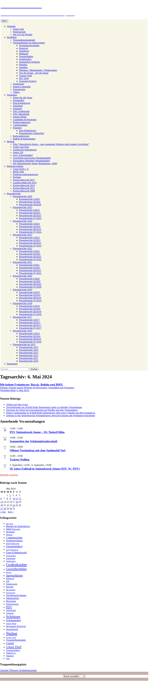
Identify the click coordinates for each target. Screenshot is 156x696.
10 (14, 498)
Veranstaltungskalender (24, 40)
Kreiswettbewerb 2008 (24, 191)
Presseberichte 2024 (22, 221)
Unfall (10, 643)
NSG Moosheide (21, 114)
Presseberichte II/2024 (29, 226)
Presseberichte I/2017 (29, 320)
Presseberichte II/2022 (29, 254)
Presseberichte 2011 (28, 358)
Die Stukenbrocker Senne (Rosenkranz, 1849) (35, 163)
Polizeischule (19, 31)
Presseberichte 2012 (28, 355)
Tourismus (12, 95)
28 (5, 508)
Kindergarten (11, 584)
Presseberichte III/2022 (30, 256)
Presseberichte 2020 (22, 276)
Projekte (17, 177)
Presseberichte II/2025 (29, 213)
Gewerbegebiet (16, 569)
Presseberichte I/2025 (29, 210)
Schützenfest (25, 59)
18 (17, 502)
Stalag (11, 633)
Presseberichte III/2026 (30, 204)
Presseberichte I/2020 (29, 278)
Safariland (18, 106)
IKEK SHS (18, 171)
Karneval (23, 48)
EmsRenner (18, 84)
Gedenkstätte (16, 564)
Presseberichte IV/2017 (30, 328)
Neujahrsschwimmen (29, 45)
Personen (11, 601)
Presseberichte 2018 (22, 303)
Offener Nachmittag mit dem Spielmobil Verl (37, 450)
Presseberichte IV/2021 (30, 273)
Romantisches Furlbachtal (31, 133)
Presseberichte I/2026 (29, 199)
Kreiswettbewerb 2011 (24, 188)
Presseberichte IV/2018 (30, 314)
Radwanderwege (21, 136)
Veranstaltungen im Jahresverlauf (29, 42)
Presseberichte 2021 (22, 262)
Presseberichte (14, 193)
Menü (4, 21)
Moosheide (10, 590)
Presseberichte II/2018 (29, 309)
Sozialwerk (12, 629)
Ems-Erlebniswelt (21, 103)
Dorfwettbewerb (12, 543)
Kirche (9, 586)
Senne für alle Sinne (22, 97)
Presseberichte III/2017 (30, 325)
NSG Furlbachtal (21, 111)
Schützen (13, 616)
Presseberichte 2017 (22, 317)
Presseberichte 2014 (28, 350)
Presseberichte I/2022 (29, 251)
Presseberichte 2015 (28, 347)
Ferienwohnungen (21, 122)
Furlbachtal (11, 561)
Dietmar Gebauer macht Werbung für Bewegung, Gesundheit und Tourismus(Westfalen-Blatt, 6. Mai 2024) (37, 387)
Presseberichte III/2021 (30, 270)
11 (17, 498)
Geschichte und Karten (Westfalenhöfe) (32, 158)
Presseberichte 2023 (22, 234)
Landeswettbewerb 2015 (25, 182)
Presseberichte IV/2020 (30, 287)
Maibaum (23, 53)
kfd (7, 581)
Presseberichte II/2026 (29, 202)
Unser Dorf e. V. (21, 169)
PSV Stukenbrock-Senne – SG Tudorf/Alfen (37, 432)
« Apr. (3, 512)
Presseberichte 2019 (22, 289)
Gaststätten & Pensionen (24, 119)
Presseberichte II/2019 (29, 295)
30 (11, 508)
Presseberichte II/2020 (29, 281)
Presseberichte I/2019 (29, 292)
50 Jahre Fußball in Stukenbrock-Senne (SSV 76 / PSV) (45, 468)
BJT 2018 (24, 78)
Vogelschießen (26, 56)
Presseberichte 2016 (22, 330)
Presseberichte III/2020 (30, 284)
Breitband (10, 532)
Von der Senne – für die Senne (33, 73)
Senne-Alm (18, 29)
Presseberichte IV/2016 (30, 341)
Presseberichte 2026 (22, 196)
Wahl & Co (11, 653)
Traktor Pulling (19, 459)
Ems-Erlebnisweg (27, 130)
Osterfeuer (24, 51)
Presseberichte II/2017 (29, 322)
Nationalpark (10, 593)
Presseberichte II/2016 (29, 336)
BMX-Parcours (13, 529)
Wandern (17, 127)
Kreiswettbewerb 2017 (24, 180)
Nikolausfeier (12, 598)
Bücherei (9, 535)
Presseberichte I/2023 (29, 237)
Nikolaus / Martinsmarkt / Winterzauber (38, 70)
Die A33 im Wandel (22, 34)
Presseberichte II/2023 (29, 240)
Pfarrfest (23, 64)
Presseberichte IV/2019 (30, 300)
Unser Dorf (13, 647)
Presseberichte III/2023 (30, 243)
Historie (10, 141)
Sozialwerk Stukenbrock (25, 149)
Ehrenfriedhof (14, 546)
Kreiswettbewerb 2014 (24, 185)
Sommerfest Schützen (29, 62)
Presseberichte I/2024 (29, 224)
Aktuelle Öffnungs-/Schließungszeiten (18, 670)
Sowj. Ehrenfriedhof (23, 155)
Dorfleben (12, 37)
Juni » (11, 512)
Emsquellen (18, 100)
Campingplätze (20, 125)
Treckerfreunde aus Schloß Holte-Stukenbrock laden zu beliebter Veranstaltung (44, 407)
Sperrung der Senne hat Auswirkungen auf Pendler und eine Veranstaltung (42, 410)
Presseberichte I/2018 (29, 306)
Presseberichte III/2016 (30, 339)
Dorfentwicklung (15, 166)
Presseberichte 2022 (22, 248)
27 (1, 508)
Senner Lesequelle (22, 86)
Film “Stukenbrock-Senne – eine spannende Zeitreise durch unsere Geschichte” (51, 144)
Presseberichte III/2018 (30, 311)
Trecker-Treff (25, 75)
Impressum (12, 363)
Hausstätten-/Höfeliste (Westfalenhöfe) (31, 160)
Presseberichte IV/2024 (30, 232)
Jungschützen (14, 575)
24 (14, 505)
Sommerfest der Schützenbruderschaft (33, 441)
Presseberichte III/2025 (30, 215)
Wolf (8, 659)
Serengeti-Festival (27, 81)
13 (1, 502)
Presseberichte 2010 (28, 361)
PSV (9, 607)
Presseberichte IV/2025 (30, 218)
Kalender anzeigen (9, 474)
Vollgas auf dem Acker (17, 404)
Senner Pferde (20, 117)
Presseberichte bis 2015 (24, 344)
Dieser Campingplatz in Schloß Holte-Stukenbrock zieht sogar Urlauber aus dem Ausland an (50, 412)
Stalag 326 (18, 152)
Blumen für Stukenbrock (18, 526)
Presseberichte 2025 (22, 207)
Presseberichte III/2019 (30, 298)
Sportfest (23, 67)
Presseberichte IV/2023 (30, 245)
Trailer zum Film (21, 147)
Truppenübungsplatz (16, 640)
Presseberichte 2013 (28, 352)
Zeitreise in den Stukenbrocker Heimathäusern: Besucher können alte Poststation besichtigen (50, 415)
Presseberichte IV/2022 (30, 259)
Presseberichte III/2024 (30, 229)
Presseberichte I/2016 (29, 333)
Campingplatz (14, 537)
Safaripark (10, 613)
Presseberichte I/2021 (29, 265)
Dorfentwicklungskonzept (25, 174)
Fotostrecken (19, 89)
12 (20, 498)
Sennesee (17, 108)
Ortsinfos (11, 26)
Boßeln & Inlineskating (24, 138)
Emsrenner (10, 558)
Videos (16, 92)
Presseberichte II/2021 (29, 267)
